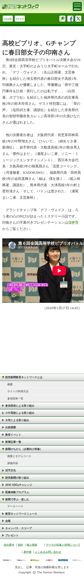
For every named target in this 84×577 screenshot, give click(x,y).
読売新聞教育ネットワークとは (23, 377)
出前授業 (8, 19)
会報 (8, 520)
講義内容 (12, 463)
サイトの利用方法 (18, 391)
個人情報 (32, 544)
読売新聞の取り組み (17, 477)
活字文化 (20, 19)
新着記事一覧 (13, 441)
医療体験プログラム (17, 492)
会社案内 (9, 544)
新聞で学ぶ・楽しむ (17, 499)
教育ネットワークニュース (21, 513)
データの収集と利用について (63, 544)
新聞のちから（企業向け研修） (23, 449)
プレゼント (12, 535)
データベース (15, 506)
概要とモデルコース (19, 456)
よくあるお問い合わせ (48, 551)
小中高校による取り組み (19, 412)
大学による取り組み (17, 420)
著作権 (27, 551)
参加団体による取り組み (19, 405)
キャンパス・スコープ (18, 528)
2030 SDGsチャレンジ (18, 484)
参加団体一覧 (15, 398)
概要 (10, 384)
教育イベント (13, 434)
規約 (20, 544)
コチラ (73, 222)
